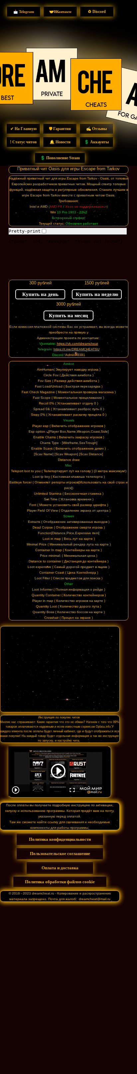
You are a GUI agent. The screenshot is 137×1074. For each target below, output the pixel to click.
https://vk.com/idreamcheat (77, 343)
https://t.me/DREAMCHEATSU (76, 349)
